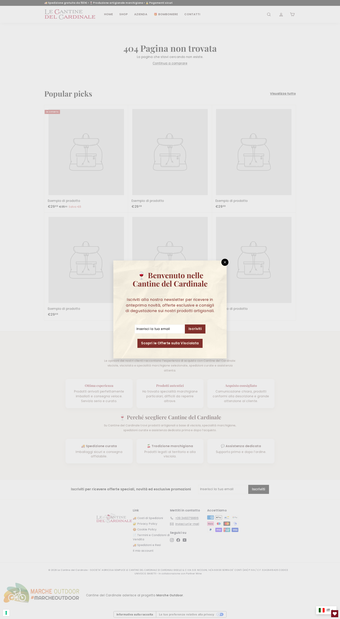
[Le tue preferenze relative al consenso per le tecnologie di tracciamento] (6, 612)
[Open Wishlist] (334, 613)
